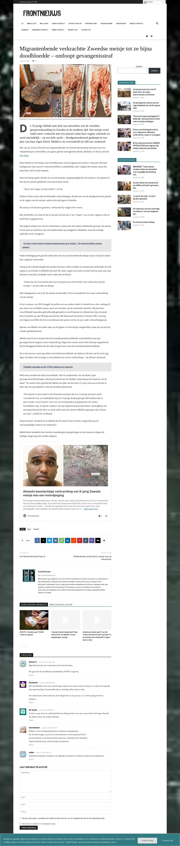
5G (22, 23)
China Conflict (58, 23)
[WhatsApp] (61, 540)
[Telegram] (147, 36)
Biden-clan (31, 23)
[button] (157, 23)
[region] (90, 840)
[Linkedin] (67, 540)
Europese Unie (91, 23)
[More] (104, 540)
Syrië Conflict (58, 30)
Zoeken (139, 66)
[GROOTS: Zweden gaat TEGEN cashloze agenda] (34, 620)
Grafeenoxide (106, 23)
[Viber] (91, 540)
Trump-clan (73, 30)
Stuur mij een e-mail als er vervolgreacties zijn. (38, 824)
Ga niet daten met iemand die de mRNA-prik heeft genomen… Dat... (146, 185)
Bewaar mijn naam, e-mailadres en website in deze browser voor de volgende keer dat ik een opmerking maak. (63, 818)
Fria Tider (24, 155)
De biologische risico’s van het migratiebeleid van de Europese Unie (146, 105)
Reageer (31, 675)
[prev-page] (21, 645)
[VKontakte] (151, 36)
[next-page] (25, 645)
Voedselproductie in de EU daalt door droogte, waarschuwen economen (144, 92)
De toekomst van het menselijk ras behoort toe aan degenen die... (146, 211)
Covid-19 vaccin (74, 23)
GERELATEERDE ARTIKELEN (33, 605)
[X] (43, 540)
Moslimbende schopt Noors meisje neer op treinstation (92, 557)
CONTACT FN (86, 30)
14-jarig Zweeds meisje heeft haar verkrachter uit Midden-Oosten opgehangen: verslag (64, 634)
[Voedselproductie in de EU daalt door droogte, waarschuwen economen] (124, 92)
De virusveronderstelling (143, 222)
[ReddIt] (73, 540)
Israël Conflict (136, 23)
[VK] (55, 540)
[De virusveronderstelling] (124, 225)
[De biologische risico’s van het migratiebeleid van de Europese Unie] (124, 106)
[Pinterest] (79, 540)
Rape (29, 529)
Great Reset (121, 23)
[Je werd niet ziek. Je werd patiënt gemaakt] (124, 199)
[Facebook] (37, 540)
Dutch (150, 2)
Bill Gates (44, 23)
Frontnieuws (44, 571)
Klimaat (24, 30)
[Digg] (98, 540)
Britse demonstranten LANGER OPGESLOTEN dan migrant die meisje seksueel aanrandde (146, 145)
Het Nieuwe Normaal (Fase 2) (32, 556)
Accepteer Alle (167, 841)
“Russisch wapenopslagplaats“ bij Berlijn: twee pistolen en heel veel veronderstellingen (146, 119)
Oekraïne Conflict (40, 30)
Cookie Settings (147, 841)
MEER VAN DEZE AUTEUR (61, 605)
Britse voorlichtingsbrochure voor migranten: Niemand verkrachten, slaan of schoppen (146, 132)
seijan (31, 752)
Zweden (36, 529)
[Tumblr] (85, 540)
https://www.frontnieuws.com (46, 575)
